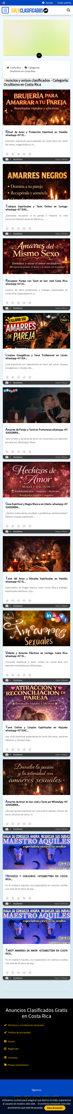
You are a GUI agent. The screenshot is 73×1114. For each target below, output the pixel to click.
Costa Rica (15, 67)
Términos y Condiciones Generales (25, 1025)
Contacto (12, 1057)
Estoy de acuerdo (55, 1108)
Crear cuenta (64, 2)
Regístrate (13, 1048)
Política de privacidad (18, 1032)
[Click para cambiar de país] (2, 2)
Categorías (34, 67)
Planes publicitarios (18, 1065)
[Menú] (5, 10)
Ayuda (49, 2)
